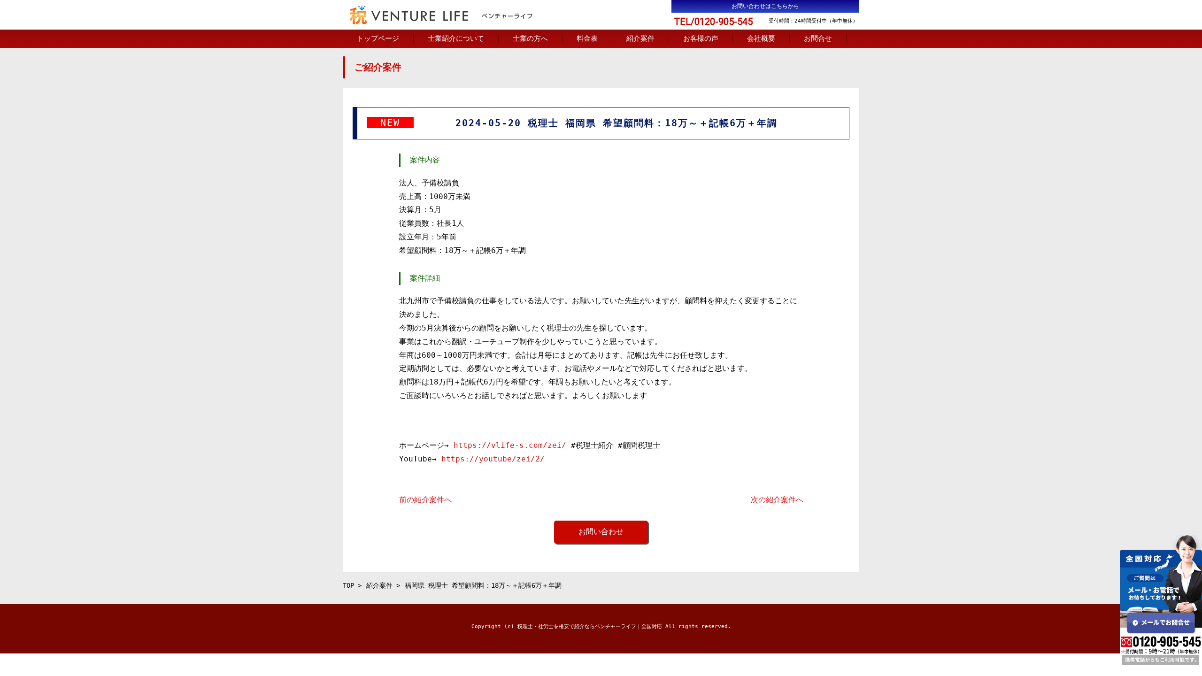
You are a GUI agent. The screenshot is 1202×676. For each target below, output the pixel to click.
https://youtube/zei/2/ (493, 458)
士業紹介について (456, 38)
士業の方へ (530, 38)
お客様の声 (700, 38)
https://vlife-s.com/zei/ (510, 445)
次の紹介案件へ (777, 499)
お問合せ (818, 38)
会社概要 (761, 38)
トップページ (378, 38)
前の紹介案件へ (425, 499)
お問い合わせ (601, 531)
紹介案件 (640, 38)
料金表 (587, 38)
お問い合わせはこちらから (765, 6)
